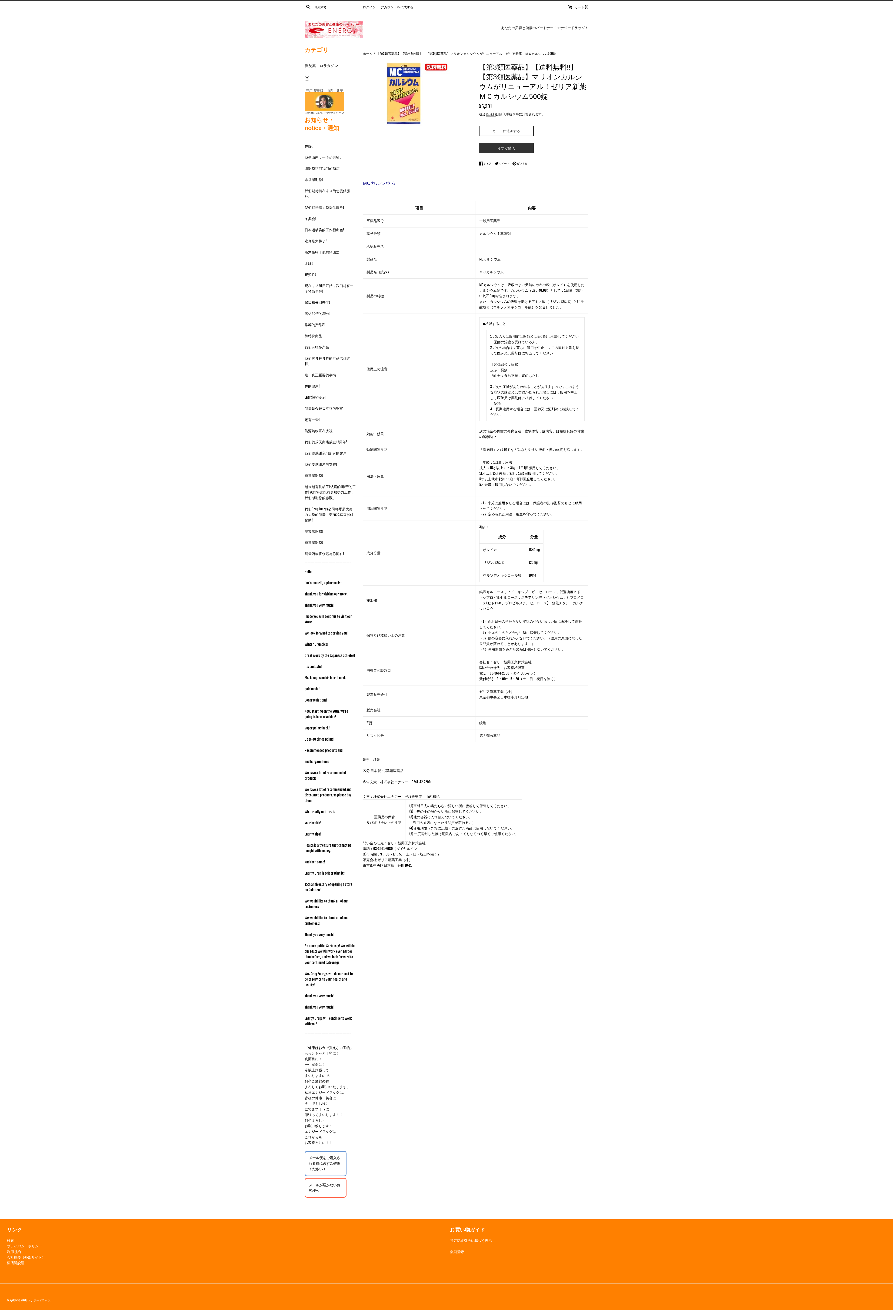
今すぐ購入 (506, 148)
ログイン (369, 7)
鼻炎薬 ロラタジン (321, 65)
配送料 (491, 114)
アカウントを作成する (397, 7)
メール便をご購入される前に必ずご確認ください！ (324, 1163)
